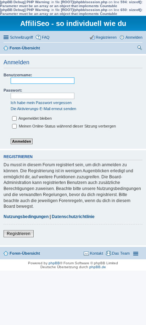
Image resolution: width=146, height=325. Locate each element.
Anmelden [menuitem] (133, 37)
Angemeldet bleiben (35, 118)
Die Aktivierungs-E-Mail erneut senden (43, 109)
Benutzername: (18, 75)
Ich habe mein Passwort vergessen (41, 103)
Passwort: (13, 90)
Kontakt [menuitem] (96, 253)
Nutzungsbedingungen (26, 216)
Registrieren (18, 233)
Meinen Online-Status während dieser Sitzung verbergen (67, 126)
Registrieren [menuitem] (106, 37)
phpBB (54, 263)
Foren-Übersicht (25, 48)
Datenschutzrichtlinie (73, 216)
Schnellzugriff (21, 37)
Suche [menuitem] (140, 49)
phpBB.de (97, 267)
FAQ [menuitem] (46, 37)
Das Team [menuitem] (121, 253)
